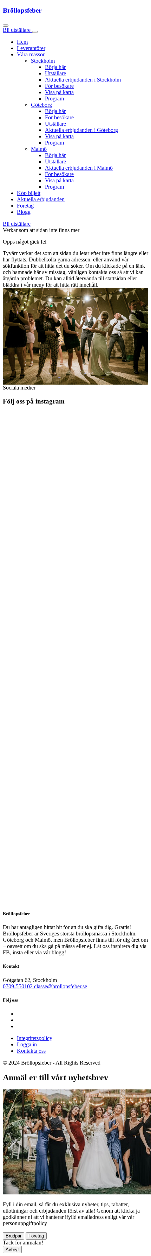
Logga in (27, 1044)
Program (54, 98)
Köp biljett (28, 193)
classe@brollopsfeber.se (60, 986)
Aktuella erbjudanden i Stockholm (83, 80)
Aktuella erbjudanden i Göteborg (81, 130)
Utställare (55, 73)
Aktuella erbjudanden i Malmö (79, 168)
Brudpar (13, 1236)
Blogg (24, 212)
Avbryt (12, 1249)
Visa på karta (59, 92)
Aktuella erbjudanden (41, 199)
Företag (25, 206)
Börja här (55, 67)
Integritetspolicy (34, 1038)
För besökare (59, 86)
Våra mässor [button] (31, 54)
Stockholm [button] (43, 61)
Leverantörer (31, 48)
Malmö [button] (39, 149)
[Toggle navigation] (35, 32)
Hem (22, 42)
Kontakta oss (31, 1051)
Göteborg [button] (41, 105)
